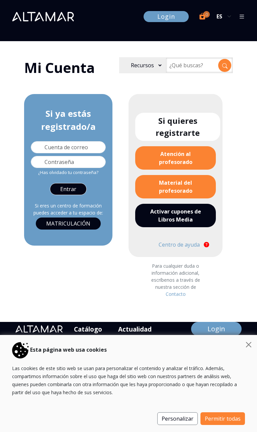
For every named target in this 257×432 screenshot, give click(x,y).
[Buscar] (224, 65)
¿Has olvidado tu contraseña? (68, 172)
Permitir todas (223, 418)
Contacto (176, 294)
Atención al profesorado (175, 158)
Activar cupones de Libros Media (175, 215)
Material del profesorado (175, 186)
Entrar (68, 189)
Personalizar (177, 418)
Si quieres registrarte (178, 126)
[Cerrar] (249, 344)
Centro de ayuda (180, 244)
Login (166, 16)
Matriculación (68, 223)
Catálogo (88, 329)
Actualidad (135, 329)
